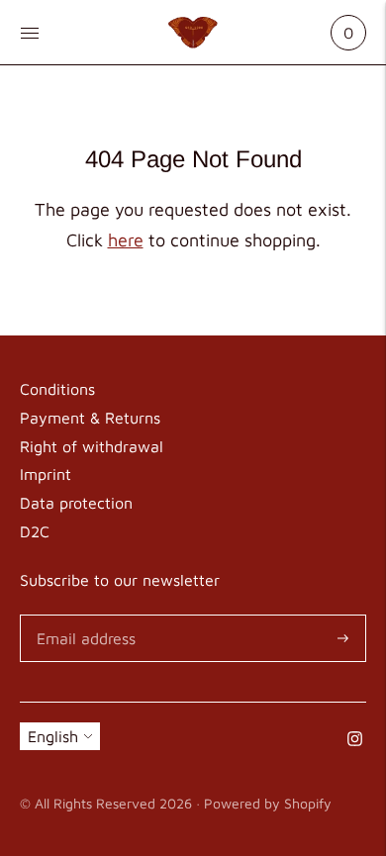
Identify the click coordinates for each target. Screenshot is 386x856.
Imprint (45, 474)
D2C (34, 531)
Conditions (57, 389)
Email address (83, 616)
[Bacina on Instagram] (354, 740)
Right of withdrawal (91, 446)
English (53, 736)
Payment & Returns (90, 418)
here (126, 240)
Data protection (76, 503)
